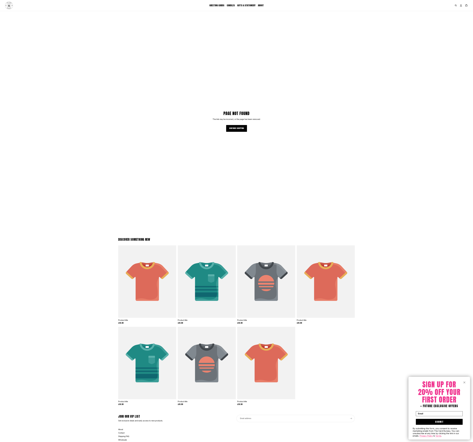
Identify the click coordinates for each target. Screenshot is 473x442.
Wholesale (122, 440)
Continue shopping (236, 128)
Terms (438, 436)
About (120, 429)
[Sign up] (351, 418)
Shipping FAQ (123, 436)
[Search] (455, 5)
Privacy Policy (426, 436)
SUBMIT (439, 421)
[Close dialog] (464, 382)
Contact (121, 433)
